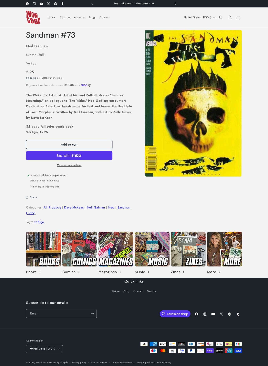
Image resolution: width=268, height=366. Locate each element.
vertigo (39, 222)
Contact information (122, 362)
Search (151, 291)
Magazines (107, 272)
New (111, 207)
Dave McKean (74, 207)
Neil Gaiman (96, 207)
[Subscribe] (92, 313)
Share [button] (33, 197)
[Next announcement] (175, 3)
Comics (69, 272)
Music (140, 272)
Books (31, 272)
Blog (126, 291)
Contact (138, 291)
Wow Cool (41, 362)
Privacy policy (79, 362)
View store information (44, 186)
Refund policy (164, 362)
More (211, 272)
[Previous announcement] (92, 3)
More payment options (69, 165)
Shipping (31, 78)
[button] (64, 17)
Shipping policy (145, 362)
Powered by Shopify (57, 362)
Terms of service (99, 362)
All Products (52, 207)
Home (115, 291)
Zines (175, 272)
